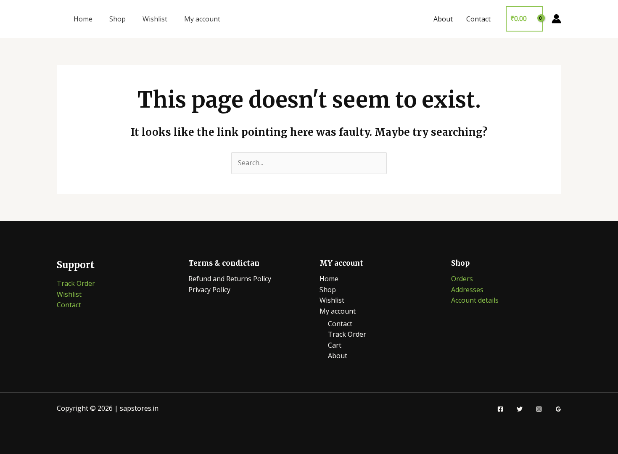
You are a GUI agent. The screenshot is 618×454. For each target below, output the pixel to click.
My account (202, 19)
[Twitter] (520, 409)
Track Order (76, 283)
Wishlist (155, 19)
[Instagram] (539, 409)
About (443, 19)
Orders (462, 278)
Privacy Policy (209, 289)
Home (83, 19)
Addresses (467, 289)
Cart (334, 345)
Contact (478, 19)
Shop (117, 19)
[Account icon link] (556, 19)
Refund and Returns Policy (229, 278)
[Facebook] (500, 409)
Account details (475, 300)
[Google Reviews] (558, 409)
